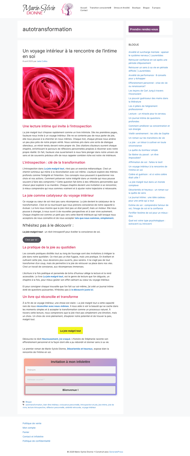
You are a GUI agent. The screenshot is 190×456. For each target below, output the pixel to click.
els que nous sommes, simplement (94, 218)
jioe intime (102, 405)
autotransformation (34, 405)
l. (82, 289)
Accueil (83, 7)
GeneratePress (116, 452)
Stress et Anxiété (122, 7)
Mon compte (29, 427)
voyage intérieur (89, 407)
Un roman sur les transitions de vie (147, 138)
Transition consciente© (100, 7)
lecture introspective (36, 407)
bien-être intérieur (50, 405)
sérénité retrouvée (73, 407)
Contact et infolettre (33, 436)
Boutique (136, 7)
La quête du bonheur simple (143, 150)
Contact (84, 10)
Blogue (146, 7)
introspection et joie (88, 405)
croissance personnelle (69, 405)
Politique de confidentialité (36, 441)
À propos (156, 7)
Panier (26, 432)
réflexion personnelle (55, 407)
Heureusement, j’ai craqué (56, 339)
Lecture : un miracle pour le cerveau (147, 113)
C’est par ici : (31, 239)
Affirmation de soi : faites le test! (146, 162)
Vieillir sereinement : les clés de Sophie (149, 133)
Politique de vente (32, 423)
